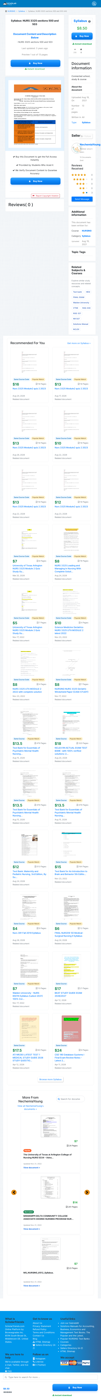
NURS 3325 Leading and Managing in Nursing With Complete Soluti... (68, 568)
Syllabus (21, 11)
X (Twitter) (40, 1365)
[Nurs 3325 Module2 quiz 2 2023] (29, 362)
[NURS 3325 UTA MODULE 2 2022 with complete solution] (29, 662)
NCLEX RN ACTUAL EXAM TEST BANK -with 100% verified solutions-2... (71, 751)
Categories (65, 1345)
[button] (14, 1192)
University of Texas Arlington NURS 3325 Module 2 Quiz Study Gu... (27, 568)
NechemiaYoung (90, 144)
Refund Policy (39, 1329)
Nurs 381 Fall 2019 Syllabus (27, 933)
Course (75, 230)
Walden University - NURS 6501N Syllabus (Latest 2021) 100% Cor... (28, 996)
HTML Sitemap (42, 1342)
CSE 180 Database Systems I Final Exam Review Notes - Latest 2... (69, 1057)
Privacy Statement (42, 1326)
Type (74, 122)
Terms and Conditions (44, 1332)
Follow (87, 136)
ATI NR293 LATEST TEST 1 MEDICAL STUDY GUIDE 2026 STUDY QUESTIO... (28, 1057)
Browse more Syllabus (50, 1079)
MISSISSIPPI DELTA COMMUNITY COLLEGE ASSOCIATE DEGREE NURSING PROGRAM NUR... (48, 1217)
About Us (37, 1323)
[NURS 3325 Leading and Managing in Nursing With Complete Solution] (71, 539)
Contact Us (38, 1335)
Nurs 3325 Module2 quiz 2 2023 (29, 388)
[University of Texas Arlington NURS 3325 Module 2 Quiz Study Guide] (29, 601)
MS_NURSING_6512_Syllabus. (38, 1272)
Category (76, 236)
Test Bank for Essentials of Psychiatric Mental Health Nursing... (26, 751)
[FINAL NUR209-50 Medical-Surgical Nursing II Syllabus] (71, 906)
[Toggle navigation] (94, 3)
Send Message (82, 199)
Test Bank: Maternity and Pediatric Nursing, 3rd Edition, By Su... (29, 874)
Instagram (40, 1358)
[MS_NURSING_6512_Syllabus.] (50, 1248)
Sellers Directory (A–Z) (71, 1348)
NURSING (11, 11)
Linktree (39, 1361)
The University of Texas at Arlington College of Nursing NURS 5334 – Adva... (47, 1156)
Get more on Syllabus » (79, 343)
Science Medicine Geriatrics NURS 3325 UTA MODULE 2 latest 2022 (69, 630)
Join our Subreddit (69, 1323)
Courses (64, 1342)
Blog (35, 1338)
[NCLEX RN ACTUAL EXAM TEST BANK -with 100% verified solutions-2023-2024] (71, 721)
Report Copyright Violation (47, 196)
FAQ (9, 1371)
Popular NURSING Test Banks (75, 1338)
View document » (31, 1167)
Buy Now (37, 63)
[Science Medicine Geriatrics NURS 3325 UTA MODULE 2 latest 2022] (71, 601)
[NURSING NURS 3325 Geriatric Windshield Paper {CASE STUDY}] (71, 662)
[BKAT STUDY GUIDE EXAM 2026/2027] (71, 966)
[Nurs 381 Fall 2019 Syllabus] (29, 906)
